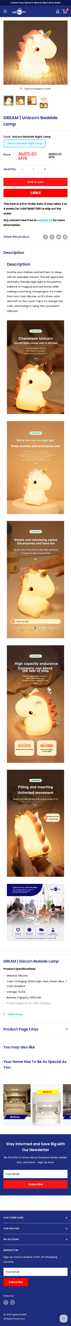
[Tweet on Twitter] (58, 236)
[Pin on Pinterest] (52, 236)
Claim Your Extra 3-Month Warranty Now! (35, 2)
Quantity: (9, 169)
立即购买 (35, 193)
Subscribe (35, 1184)
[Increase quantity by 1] (45, 169)
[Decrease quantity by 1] (22, 169)
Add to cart (35, 182)
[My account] (57, 11)
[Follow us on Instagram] (12, 1302)
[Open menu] (5, 11)
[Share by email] (65, 236)
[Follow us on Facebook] (5, 1302)
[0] (65, 11)
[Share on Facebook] (45, 236)
